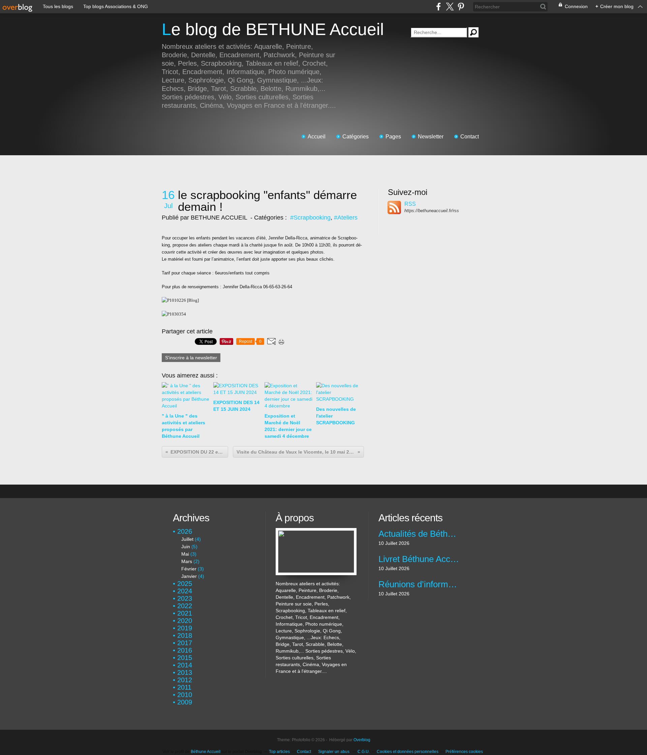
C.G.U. (364, 751)
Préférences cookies (464, 751)
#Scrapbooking (310, 217)
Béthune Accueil (205, 751)
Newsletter (430, 136)
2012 (184, 680)
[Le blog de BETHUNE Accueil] (316, 531)
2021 (184, 613)
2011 (184, 687)
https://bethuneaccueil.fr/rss (431, 210)
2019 (184, 628)
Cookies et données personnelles (407, 751)
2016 (184, 650)
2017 (184, 643)
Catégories (355, 136)
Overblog (361, 739)
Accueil (317, 136)
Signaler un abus (334, 751)
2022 (184, 606)
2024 (184, 591)
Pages (393, 136)
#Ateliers (346, 217)
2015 (184, 657)
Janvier (189, 576)
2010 (184, 694)
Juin (185, 546)
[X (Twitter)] (449, 6)
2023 (184, 598)
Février (188, 568)
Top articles (279, 751)
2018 (184, 635)
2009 (184, 702)
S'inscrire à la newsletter (191, 357)
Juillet (187, 539)
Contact (469, 136)
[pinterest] (461, 6)
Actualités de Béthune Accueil (418, 534)
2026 (184, 531)
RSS (410, 204)
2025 (184, 583)
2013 (184, 672)
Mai (185, 554)
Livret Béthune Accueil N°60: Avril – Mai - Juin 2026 (418, 559)
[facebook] (438, 6)
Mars (186, 561)
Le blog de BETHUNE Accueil (273, 29)
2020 (184, 620)
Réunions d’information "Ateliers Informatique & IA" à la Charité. (418, 584)
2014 (184, 665)
